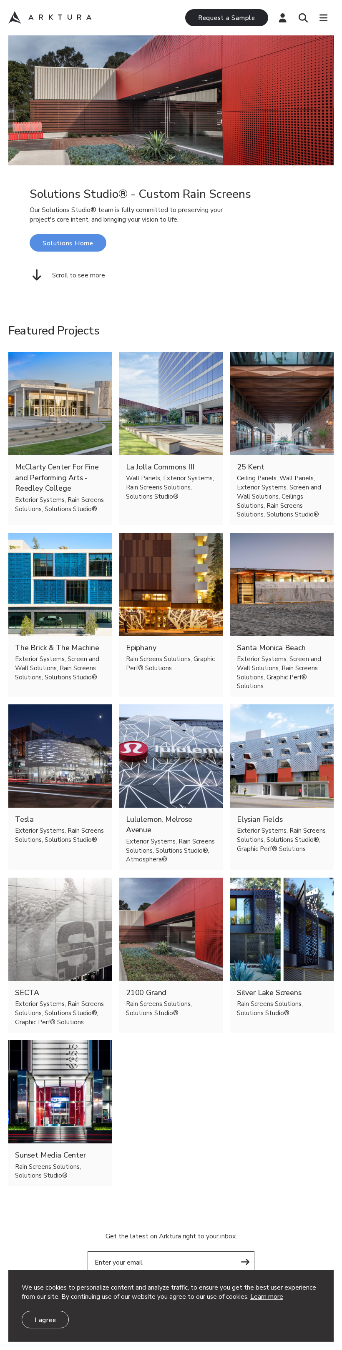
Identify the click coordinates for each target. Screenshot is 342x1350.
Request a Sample (226, 18)
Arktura (50, 17)
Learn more (266, 1297)
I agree (45, 1320)
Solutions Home (68, 243)
